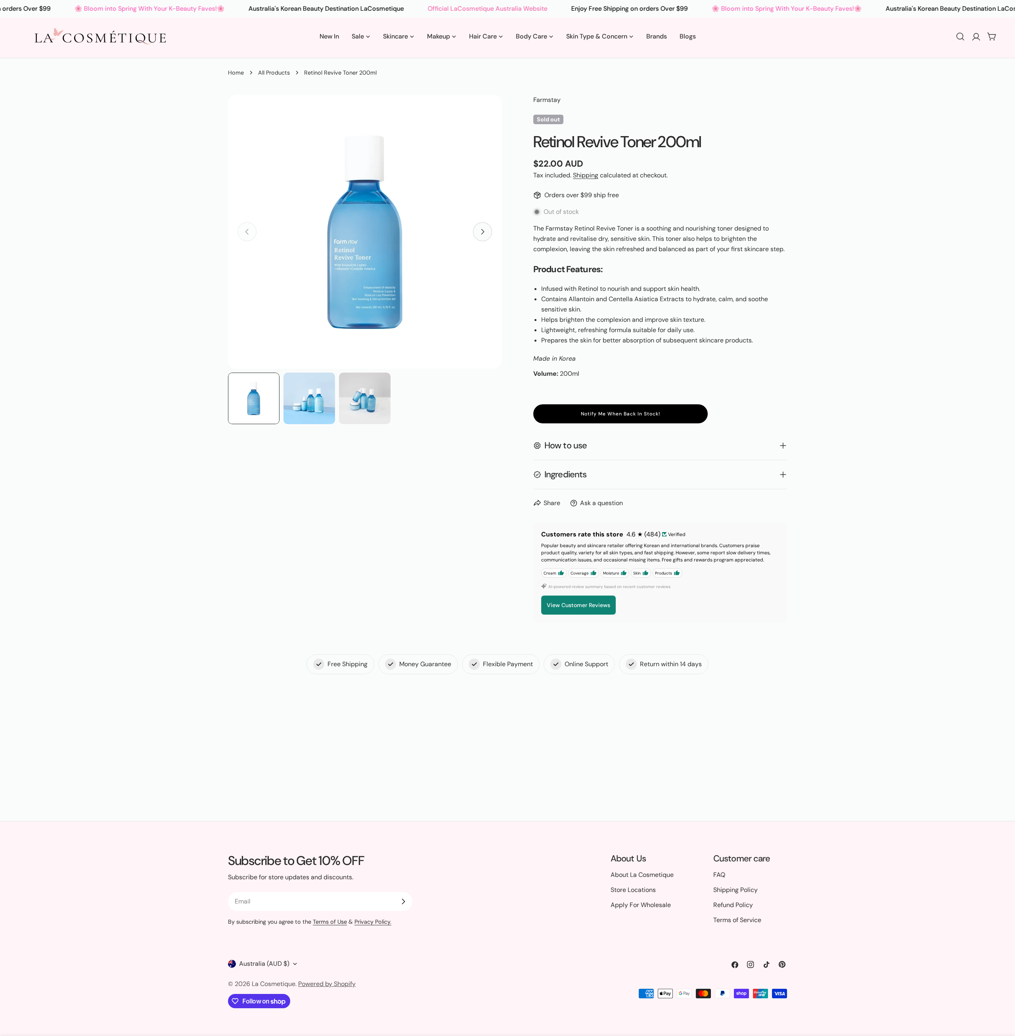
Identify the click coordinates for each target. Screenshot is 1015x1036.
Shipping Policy (735, 890)
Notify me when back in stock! (620, 414)
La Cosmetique (273, 984)
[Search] (960, 36)
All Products (274, 72)
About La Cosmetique (642, 875)
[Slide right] (482, 231)
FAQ (719, 875)
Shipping (585, 175)
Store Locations (633, 890)
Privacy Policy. (372, 921)
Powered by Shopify (327, 984)
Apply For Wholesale (641, 905)
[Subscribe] (403, 901)
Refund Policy (733, 905)
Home (236, 72)
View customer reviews (578, 605)
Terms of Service (737, 920)
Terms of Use (330, 921)
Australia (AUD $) (264, 963)
